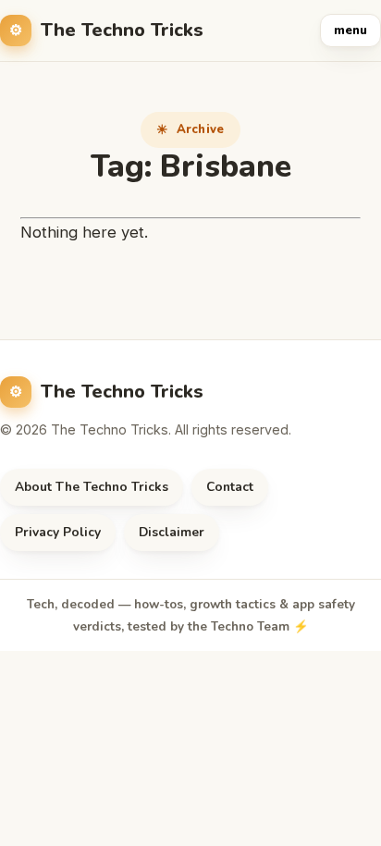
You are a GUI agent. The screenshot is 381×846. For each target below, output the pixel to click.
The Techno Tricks (122, 30)
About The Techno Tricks (91, 487)
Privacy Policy (58, 532)
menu (350, 30)
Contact (229, 487)
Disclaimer (171, 532)
